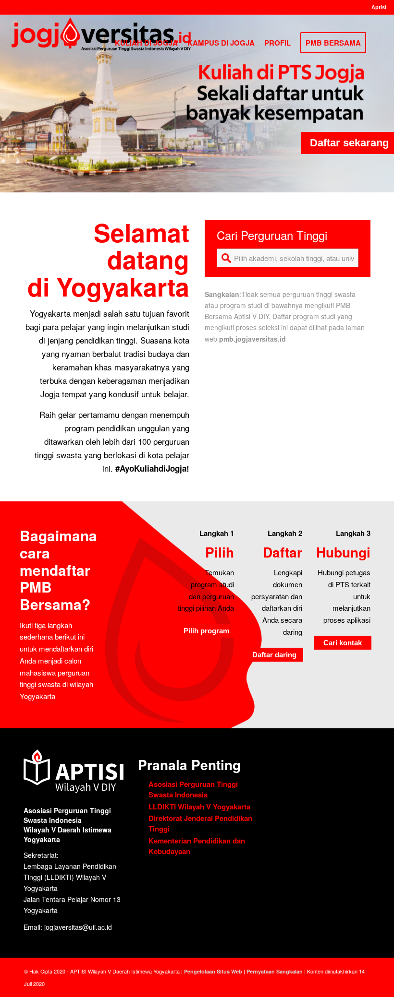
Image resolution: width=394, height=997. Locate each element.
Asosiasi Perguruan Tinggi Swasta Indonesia (193, 789)
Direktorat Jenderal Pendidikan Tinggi (200, 823)
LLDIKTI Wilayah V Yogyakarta (199, 806)
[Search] (378, 43)
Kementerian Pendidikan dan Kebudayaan (196, 845)
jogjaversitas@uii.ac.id (78, 927)
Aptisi (378, 7)
